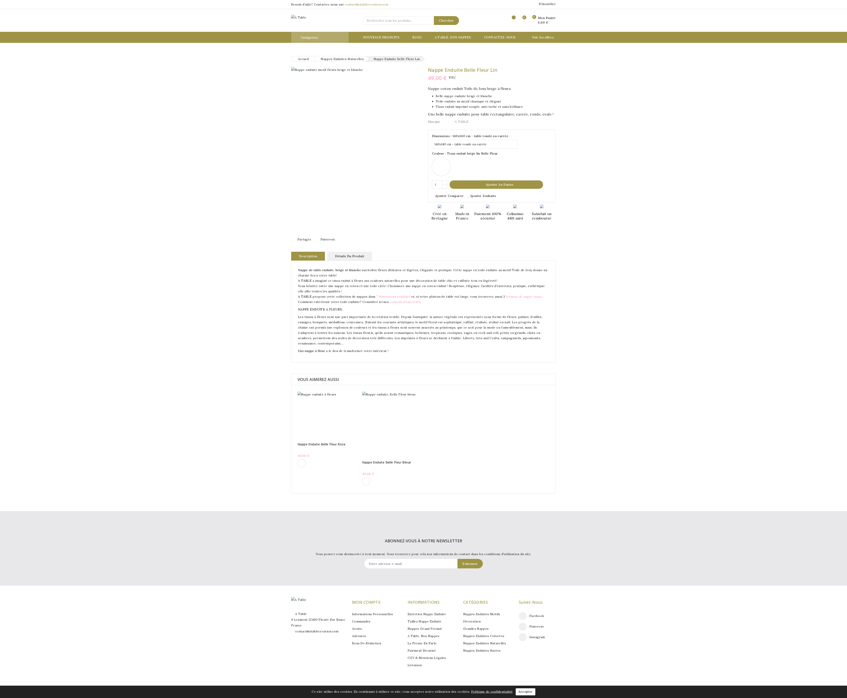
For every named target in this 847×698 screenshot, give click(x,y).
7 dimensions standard (393, 297)
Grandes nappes (476, 629)
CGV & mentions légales (427, 658)
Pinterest (327, 239)
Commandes (361, 621)
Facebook (536, 616)
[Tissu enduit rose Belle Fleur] (301, 463)
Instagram (537, 637)
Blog (417, 37)
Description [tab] (308, 256)
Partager (304, 239)
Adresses (359, 636)
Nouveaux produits (381, 37)
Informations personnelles (372, 614)
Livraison (415, 665)
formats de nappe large (524, 297)
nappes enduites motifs (481, 614)
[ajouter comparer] (331, 415)
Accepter (525, 692)
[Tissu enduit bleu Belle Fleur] (366, 481)
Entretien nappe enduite (427, 614)
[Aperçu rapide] (322, 415)
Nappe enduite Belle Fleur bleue (386, 462)
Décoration (472, 621)
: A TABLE (460, 122)
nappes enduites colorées (483, 636)
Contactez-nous (499, 37)
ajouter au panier (313, 415)
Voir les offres (543, 37)
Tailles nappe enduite (424, 621)
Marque (434, 122)
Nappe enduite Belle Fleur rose (321, 444)
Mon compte (366, 602)
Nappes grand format (425, 629)
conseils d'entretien (405, 302)
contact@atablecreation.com (366, 4)
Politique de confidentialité (492, 692)
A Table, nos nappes (453, 37)
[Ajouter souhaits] (339, 415)
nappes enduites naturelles (484, 643)
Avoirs (357, 629)
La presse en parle (422, 643)
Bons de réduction (366, 643)
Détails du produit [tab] (349, 256)
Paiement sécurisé (422, 651)
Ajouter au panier (497, 184)
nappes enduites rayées (482, 651)
